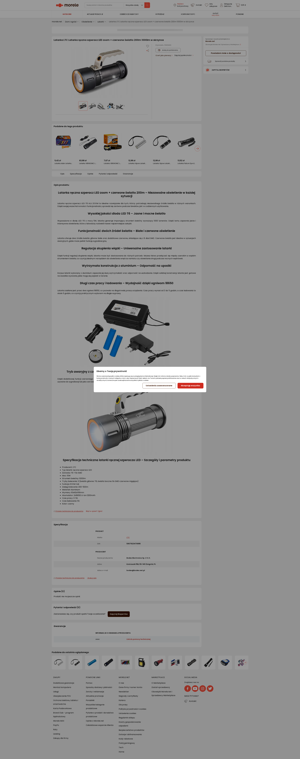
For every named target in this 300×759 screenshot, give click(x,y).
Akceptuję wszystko (190, 385)
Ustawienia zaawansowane (159, 385)
